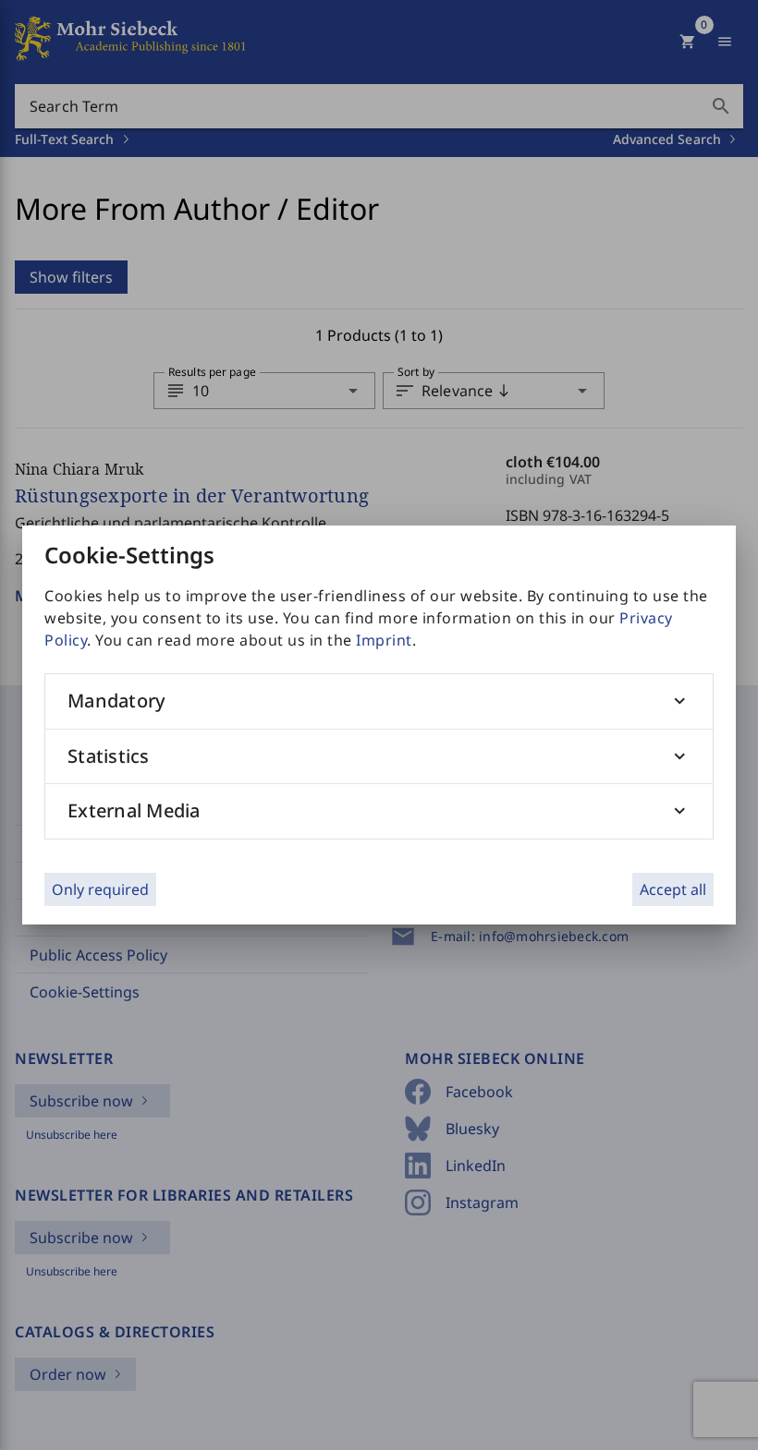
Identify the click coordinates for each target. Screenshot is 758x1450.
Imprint (384, 640)
